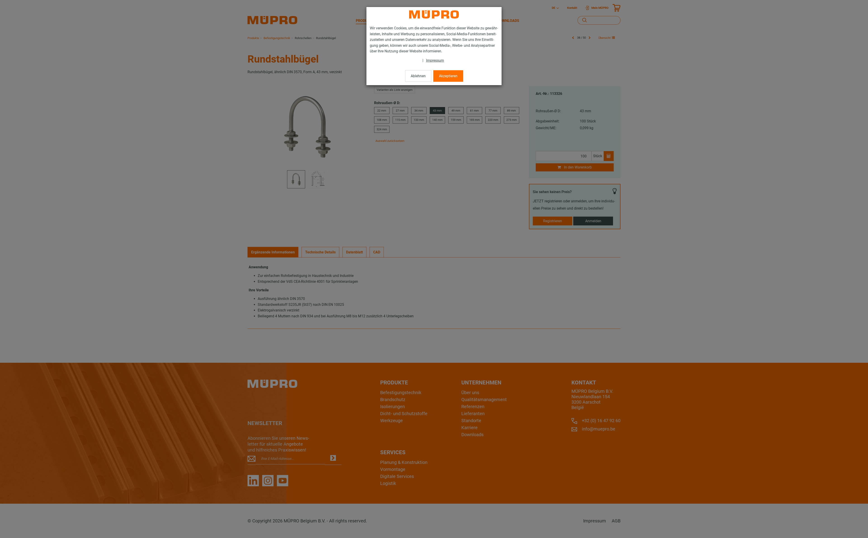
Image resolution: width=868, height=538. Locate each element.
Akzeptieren (448, 76)
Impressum (435, 60)
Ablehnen (418, 76)
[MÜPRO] (434, 14)
